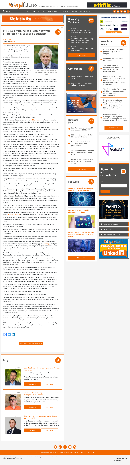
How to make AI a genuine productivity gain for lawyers (114, 52)
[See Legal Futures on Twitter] (114, 11)
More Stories (81, 169)
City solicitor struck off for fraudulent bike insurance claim (82, 153)
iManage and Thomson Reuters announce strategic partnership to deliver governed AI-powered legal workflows (114, 80)
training (49, 11)
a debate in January (36, 120)
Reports (56, 11)
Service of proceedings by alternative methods (78, 211)
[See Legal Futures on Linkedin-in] (118, 11)
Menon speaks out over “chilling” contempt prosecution (80, 144)
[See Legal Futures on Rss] (128, 11)
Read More (32, 384)
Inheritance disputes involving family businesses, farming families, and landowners (82, 40)
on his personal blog (14, 214)
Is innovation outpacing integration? (113, 59)
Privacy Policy (45, 452)
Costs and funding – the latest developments (82, 49)
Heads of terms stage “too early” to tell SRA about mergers (82, 161)
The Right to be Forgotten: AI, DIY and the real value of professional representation (114, 92)
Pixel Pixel (124, 458)
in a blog (46, 244)
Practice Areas (64, 11)
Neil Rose (13, 41)
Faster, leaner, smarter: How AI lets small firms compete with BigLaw (81, 234)
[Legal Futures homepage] (24, 5)
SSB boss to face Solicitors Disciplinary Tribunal (82, 136)
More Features (81, 257)
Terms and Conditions (66, 452)
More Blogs (49, 384)
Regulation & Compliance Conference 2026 (81, 85)
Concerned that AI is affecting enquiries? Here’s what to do (80, 189)
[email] (113, 186)
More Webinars (81, 55)
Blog (37, 11)
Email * (104, 186)
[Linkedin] (13, 334)
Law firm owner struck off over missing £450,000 (82, 129)
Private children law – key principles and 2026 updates (81, 31)
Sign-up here (105, 191)
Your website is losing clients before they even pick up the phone (41, 394)
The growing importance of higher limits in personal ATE (41, 417)
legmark (125, 460)
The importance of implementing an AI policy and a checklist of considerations (113, 68)
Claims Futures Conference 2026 (82, 78)
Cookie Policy (54, 452)
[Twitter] (9, 334)
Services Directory (76, 11)
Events (43, 11)
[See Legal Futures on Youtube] (124, 11)
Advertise (83, 452)
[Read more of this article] (81, 199)
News (32, 11)
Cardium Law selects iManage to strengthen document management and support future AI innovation (115, 118)
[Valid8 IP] (113, 149)
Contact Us (91, 452)
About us (86, 11)
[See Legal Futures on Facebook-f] (121, 11)
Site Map (76, 452)
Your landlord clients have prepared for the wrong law (42, 369)
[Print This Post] (62, 27)
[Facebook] (5, 334)
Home (27, 11)
